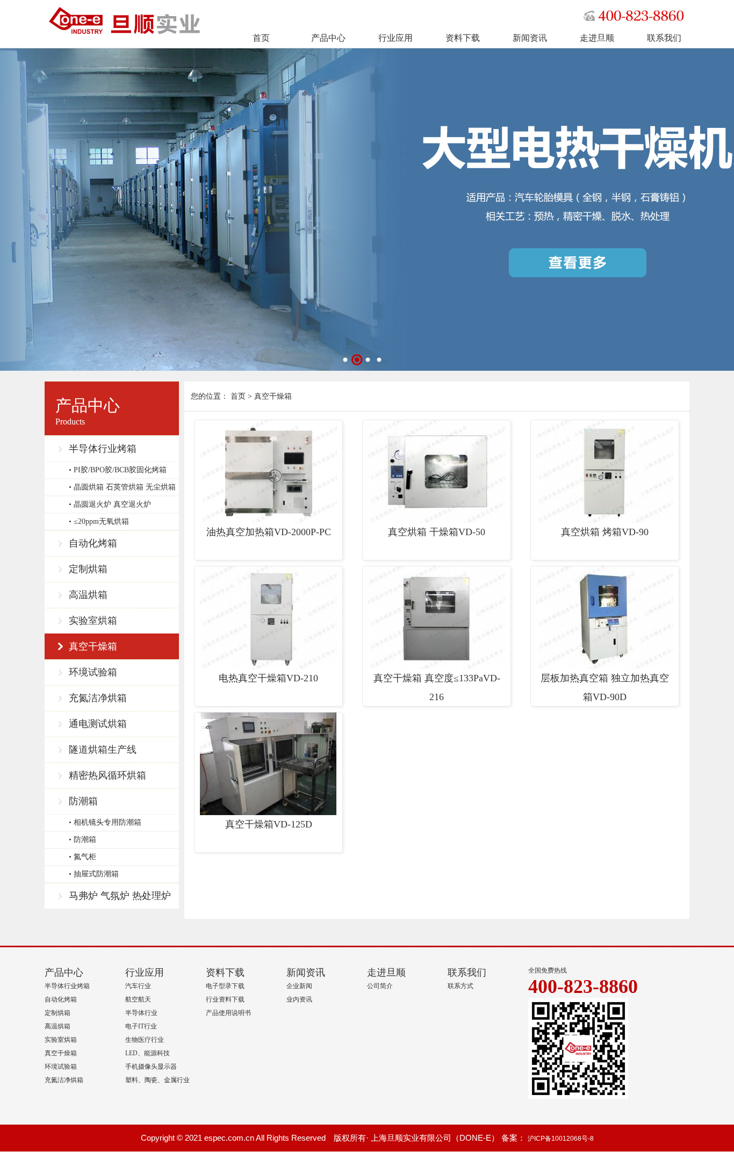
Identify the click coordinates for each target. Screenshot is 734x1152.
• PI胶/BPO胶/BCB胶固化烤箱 (118, 470)
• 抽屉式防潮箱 (94, 874)
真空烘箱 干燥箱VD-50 (436, 532)
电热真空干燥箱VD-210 (268, 678)
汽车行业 (138, 986)
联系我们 (664, 37)
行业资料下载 (225, 999)
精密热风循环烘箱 (107, 775)
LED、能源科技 (147, 1053)
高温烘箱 (88, 594)
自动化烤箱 (93, 543)
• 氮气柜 (82, 857)
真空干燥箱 (93, 646)
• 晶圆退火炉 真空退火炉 (110, 504)
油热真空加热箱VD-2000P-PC (268, 532)
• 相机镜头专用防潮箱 (105, 822)
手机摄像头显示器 (151, 1066)
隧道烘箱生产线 (102, 749)
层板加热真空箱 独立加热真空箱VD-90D (605, 687)
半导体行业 (141, 1013)
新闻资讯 (530, 37)
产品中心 (328, 37)
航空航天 (138, 999)
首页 (261, 37)
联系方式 (460, 986)
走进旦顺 (597, 37)
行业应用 (395, 37)
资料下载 (462, 37)
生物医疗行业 (144, 1039)
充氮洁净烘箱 (98, 698)
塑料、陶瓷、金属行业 (157, 1080)
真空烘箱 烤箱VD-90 (605, 532)
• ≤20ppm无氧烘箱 (99, 521)
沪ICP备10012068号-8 (561, 1138)
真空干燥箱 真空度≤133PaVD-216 (436, 687)
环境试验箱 (93, 672)
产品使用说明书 (228, 1013)
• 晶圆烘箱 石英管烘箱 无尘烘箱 (122, 487)
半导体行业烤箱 (102, 448)
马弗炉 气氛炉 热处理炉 (120, 895)
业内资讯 (299, 999)
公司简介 (380, 986)
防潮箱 (83, 801)
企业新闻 (299, 986)
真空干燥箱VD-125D (268, 824)
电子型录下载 (225, 986)
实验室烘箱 (93, 620)
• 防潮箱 (82, 840)
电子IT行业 (141, 1026)
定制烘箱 (88, 569)
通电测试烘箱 (98, 723)
